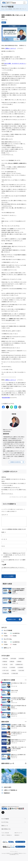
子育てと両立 (5, 670)
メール (4, 539)
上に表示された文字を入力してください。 (13, 567)
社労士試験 (21, 670)
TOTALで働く (4, 832)
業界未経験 (13, 658)
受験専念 (14, 670)
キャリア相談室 (5, 818)
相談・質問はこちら (6, 829)
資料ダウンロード (18, 832)
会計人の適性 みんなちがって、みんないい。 (15, 63)
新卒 (12, 664)
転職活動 (5, 661)
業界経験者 (21, 658)
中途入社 (5, 667)
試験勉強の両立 (19, 664)
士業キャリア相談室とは (6, 835)
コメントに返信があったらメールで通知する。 (13, 560)
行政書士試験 (15, 673)
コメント (4, 514)
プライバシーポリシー (14, 851)
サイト (3, 546)
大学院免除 (12, 667)
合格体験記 (20, 667)
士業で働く (5, 664)
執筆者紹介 (17, 835)
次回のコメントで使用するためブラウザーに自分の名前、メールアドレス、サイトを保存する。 (14, 555)
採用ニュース (4, 825)
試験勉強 (19, 661)
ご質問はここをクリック (10, 48)
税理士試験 (5, 658)
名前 (3, 532)
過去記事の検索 (6, 397)
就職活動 (12, 661)
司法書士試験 (6, 673)
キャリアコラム (4, 822)
